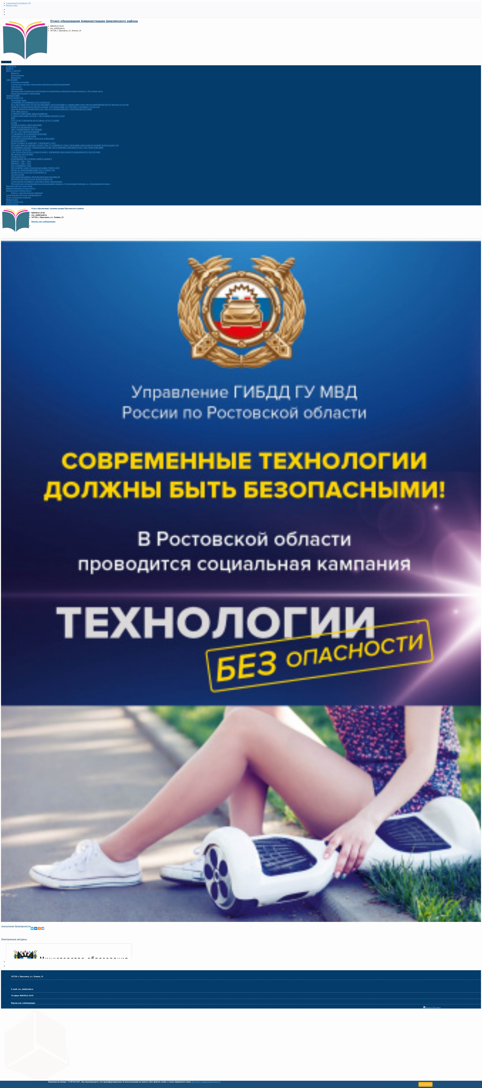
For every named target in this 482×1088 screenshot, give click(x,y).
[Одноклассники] (39, 928)
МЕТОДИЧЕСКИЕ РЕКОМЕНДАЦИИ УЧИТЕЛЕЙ (35, 168)
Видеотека (15, 78)
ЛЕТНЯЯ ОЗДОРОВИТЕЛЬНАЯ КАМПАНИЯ (32, 139)
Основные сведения (20, 82)
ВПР (13, 118)
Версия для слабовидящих (43, 221)
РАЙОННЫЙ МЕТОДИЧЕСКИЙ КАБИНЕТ (31, 159)
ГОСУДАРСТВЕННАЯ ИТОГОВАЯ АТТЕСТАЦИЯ (35, 121)
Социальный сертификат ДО (18, 3)
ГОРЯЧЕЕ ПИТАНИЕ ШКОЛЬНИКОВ (29, 114)
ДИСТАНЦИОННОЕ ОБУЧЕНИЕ (26, 130)
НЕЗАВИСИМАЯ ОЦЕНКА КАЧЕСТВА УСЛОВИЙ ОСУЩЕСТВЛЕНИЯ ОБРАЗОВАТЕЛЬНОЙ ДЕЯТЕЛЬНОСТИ (65, 145)
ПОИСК (10, 69)
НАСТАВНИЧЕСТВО (21, 166)
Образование (17, 89)
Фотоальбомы (17, 75)
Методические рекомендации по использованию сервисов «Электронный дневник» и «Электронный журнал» (61, 184)
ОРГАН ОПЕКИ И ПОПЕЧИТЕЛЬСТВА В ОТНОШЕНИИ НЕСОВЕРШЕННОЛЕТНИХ (51, 109)
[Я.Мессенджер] (32, 928)
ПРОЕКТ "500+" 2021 (21, 161)
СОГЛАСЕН (425, 1084)
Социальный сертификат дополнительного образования (36, 182)
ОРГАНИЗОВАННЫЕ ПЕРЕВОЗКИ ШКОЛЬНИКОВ (35, 177)
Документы (16, 87)
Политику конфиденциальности (206, 1082)
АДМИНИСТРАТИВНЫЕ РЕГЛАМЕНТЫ (30, 102)
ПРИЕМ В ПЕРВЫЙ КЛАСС (24, 127)
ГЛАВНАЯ (11, 66)
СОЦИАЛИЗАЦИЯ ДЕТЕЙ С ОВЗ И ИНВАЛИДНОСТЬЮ (38, 116)
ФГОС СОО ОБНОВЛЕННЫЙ (25, 132)
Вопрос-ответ (12, 5)
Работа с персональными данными (27, 193)
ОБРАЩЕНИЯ (13, 96)
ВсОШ (14, 123)
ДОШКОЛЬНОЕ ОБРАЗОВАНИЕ (26, 125)
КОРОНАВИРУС (19, 141)
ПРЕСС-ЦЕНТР (13, 71)
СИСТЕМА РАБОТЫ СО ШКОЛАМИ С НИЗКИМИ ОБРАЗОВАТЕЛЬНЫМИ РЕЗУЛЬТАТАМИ (55, 152)
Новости (15, 73)
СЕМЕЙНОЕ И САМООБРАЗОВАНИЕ (29, 134)
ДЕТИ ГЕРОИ (17, 175)
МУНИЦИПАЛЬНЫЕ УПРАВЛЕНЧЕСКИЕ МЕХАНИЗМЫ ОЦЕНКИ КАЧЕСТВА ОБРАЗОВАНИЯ (57, 148)
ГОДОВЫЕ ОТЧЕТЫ (21, 150)
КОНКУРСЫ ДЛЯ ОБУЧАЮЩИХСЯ (28, 172)
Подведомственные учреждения (25, 93)
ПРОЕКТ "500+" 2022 (21, 163)
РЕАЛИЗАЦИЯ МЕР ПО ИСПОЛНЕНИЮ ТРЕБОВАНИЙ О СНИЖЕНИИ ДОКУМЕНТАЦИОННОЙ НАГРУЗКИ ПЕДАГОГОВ (70, 105)
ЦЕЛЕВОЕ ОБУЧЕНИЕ (22, 154)
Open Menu (6, 62)
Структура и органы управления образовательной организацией (40, 84)
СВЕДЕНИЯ (12, 80)
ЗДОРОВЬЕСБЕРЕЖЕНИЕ (23, 136)
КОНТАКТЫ (12, 204)
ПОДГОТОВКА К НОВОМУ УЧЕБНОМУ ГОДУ (33, 143)
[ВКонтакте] (35, 928)
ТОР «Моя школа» (19, 111)
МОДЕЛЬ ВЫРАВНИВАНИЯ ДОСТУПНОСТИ (33, 170)
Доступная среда (18, 100)
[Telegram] (42, 928)
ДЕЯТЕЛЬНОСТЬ (14, 98)
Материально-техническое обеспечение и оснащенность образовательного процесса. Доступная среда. (57, 91)
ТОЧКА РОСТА (18, 157)
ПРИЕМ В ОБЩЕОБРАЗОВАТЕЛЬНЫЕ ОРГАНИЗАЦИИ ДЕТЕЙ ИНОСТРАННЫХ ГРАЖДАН (55, 107)
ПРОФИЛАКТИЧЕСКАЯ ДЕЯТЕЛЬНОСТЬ (32, 179)
